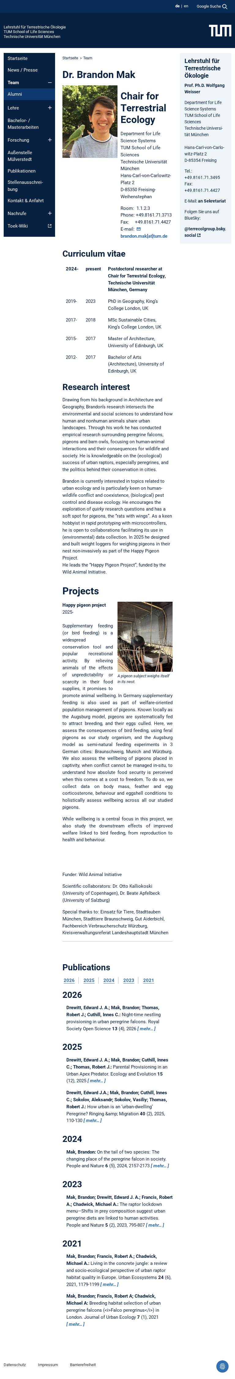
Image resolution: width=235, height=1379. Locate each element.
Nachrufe (17, 213)
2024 (108, 980)
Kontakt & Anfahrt (26, 200)
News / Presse (23, 70)
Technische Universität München (32, 36)
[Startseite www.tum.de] (220, 30)
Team (13, 82)
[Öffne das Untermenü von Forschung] (50, 139)
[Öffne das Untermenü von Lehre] (50, 107)
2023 (128, 980)
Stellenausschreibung (25, 186)
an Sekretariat (212, 201)
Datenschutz (15, 1364)
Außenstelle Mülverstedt (20, 156)
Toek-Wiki (18, 226)
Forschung (18, 140)
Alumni (15, 94)
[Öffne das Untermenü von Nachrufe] (50, 213)
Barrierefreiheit (83, 1364)
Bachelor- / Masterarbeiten (23, 124)
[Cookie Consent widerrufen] (222, 1366)
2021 (148, 980)
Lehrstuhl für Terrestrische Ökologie (35, 27)
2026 (69, 980)
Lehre (13, 108)
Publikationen (21, 171)
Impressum (48, 1364)
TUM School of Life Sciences (29, 31)
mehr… (146, 1028)
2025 (89, 980)
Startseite (18, 58)
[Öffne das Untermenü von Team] (50, 82)
